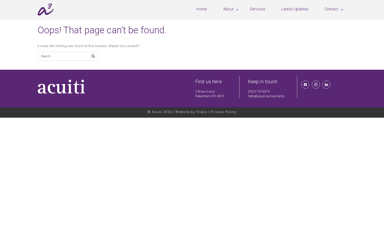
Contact (331, 9)
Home (201, 9)
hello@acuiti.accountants (266, 96)
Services (257, 9)
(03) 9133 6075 (259, 91)
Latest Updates (294, 9)
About (228, 9)
